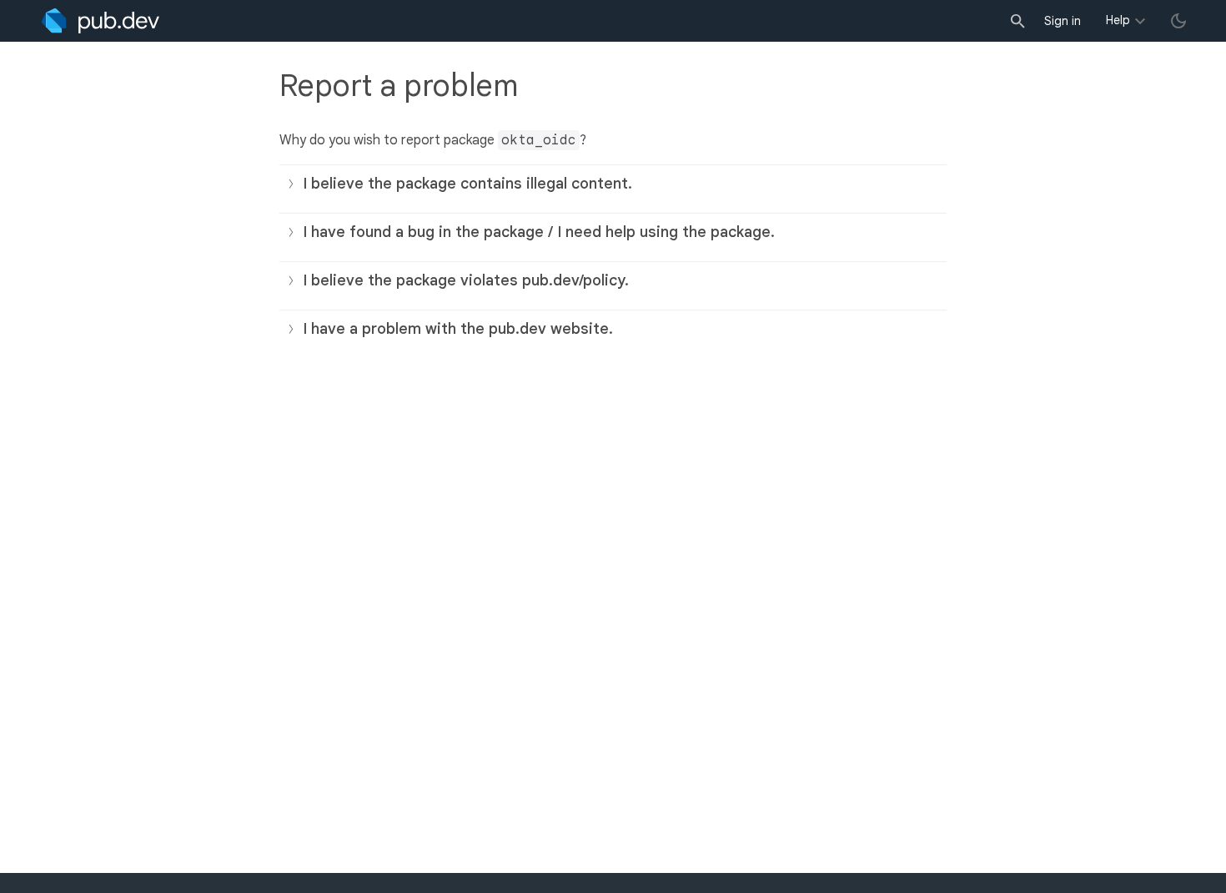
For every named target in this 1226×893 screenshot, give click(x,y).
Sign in (1062, 20)
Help (1118, 20)
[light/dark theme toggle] (1178, 21)
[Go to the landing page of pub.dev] (100, 20)
